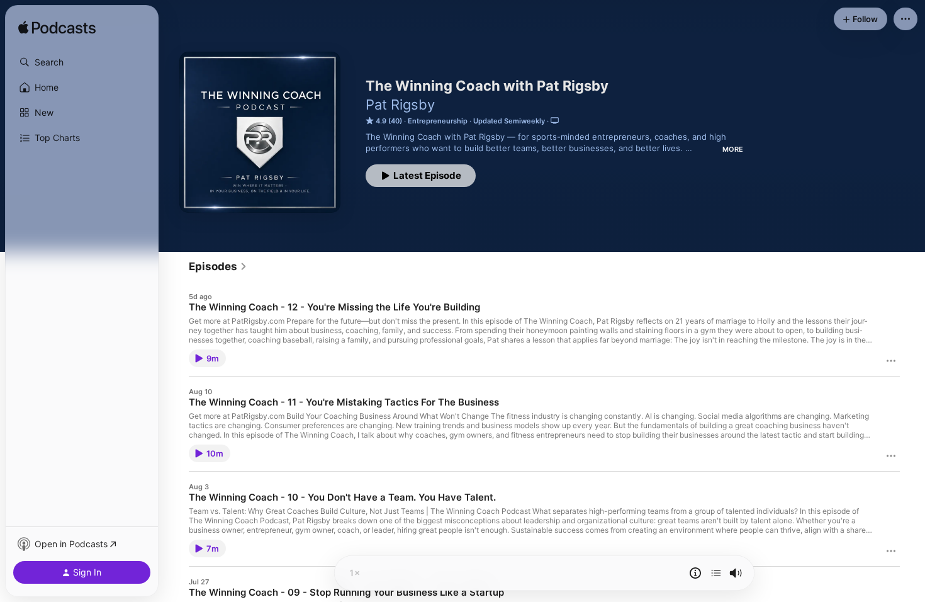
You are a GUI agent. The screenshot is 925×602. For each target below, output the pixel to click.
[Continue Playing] (716, 573)
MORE (732, 149)
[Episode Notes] (695, 573)
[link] (218, 266)
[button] (82, 62)
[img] (57, 28)
